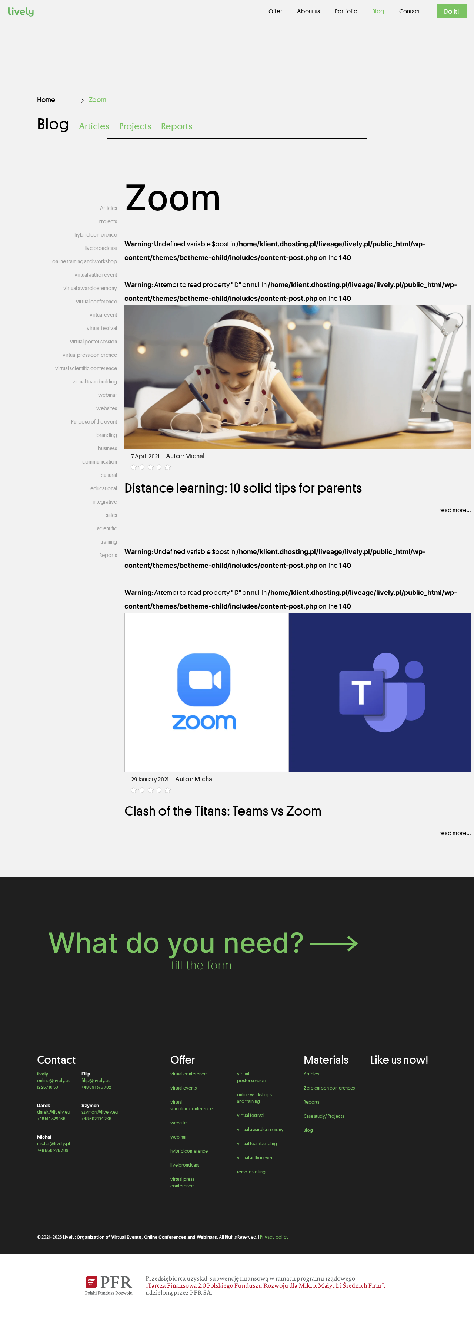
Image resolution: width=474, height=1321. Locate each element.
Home (46, 99)
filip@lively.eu (95, 1080)
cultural (109, 475)
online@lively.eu (53, 1080)
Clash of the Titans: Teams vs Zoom (222, 810)
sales (111, 515)
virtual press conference (90, 355)
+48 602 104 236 (96, 1118)
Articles (94, 126)
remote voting (251, 1171)
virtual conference (96, 301)
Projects (135, 126)
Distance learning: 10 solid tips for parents (243, 487)
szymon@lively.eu (99, 1112)
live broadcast (100, 248)
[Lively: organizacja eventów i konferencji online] (20, 11)
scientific (107, 528)
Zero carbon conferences (329, 1088)
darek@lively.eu (53, 1112)
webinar (107, 395)
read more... (455, 510)
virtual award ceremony (90, 288)
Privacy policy (274, 1237)
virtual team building (94, 382)
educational (103, 488)
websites (106, 408)
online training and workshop (84, 261)
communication (99, 462)
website (178, 1122)
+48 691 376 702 (96, 1087)
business (107, 448)
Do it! (451, 11)
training (108, 542)
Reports (177, 126)
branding (106, 435)
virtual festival (102, 328)
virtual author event (95, 275)
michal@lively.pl (53, 1143)
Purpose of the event (94, 422)
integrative (105, 502)
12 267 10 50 (47, 1087)
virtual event (103, 315)
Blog (308, 1130)
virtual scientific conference (86, 368)
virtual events (183, 1088)
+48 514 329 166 (51, 1118)
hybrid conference (95, 235)
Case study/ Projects (324, 1116)
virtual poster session (93, 342)
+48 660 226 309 (53, 1150)
